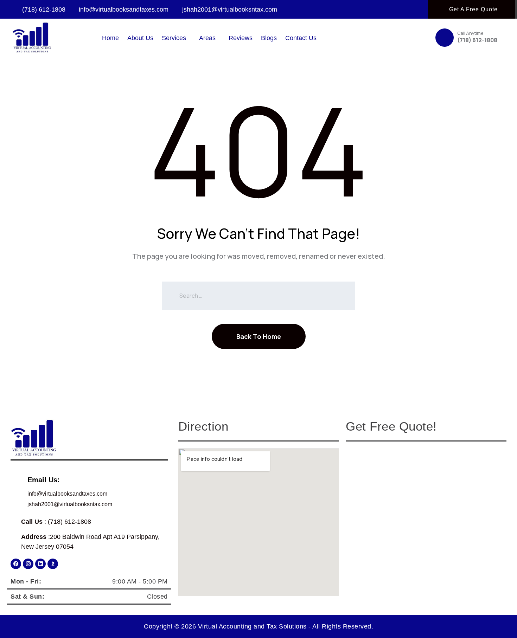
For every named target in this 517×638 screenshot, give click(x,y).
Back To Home (258, 336)
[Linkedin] (40, 564)
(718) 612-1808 (477, 40)
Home (110, 37)
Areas (207, 37)
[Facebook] (16, 564)
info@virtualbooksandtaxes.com (67, 494)
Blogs (269, 37)
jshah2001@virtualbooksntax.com (69, 504)
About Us (140, 37)
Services (174, 37)
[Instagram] (28, 564)
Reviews (241, 37)
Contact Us (301, 37)
